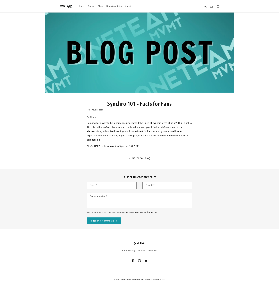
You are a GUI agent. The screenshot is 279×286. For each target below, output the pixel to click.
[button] (129, 6)
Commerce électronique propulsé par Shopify (148, 279)
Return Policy (128, 250)
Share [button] (93, 117)
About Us (152, 250)
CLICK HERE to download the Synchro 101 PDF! (113, 146)
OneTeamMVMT (126, 279)
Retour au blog (141, 158)
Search (141, 250)
